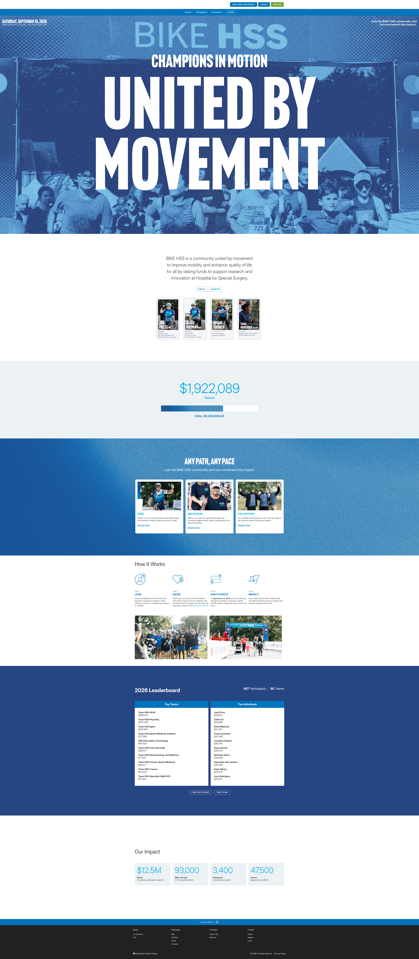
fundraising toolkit (200, 606)
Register (277, 4)
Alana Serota (220, 748)
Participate (201, 12)
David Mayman (221, 727)
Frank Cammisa (222, 734)
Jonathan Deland (223, 741)
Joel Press (219, 712)
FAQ (134, 937)
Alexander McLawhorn (226, 762)
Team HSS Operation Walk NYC (154, 776)
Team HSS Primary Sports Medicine (156, 762)
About (188, 12)
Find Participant (200, 792)
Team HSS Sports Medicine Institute (157, 734)
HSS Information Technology (153, 741)
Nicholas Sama (221, 755)
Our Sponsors (138, 934)
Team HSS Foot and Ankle (151, 748)
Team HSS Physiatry (148, 719)
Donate (264, 4)
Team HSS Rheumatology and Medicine (158, 755)
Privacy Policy (280, 953)
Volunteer (174, 944)
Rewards (213, 937)
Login (250, 941)
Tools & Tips (214, 934)
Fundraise (216, 12)
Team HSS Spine (146, 727)
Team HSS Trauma (147, 769)
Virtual (173, 941)
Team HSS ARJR (146, 712)
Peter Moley (220, 769)
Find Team (222, 792)
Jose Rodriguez (222, 776)
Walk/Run (174, 937)
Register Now (143, 525)
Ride (172, 934)
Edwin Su (219, 719)
